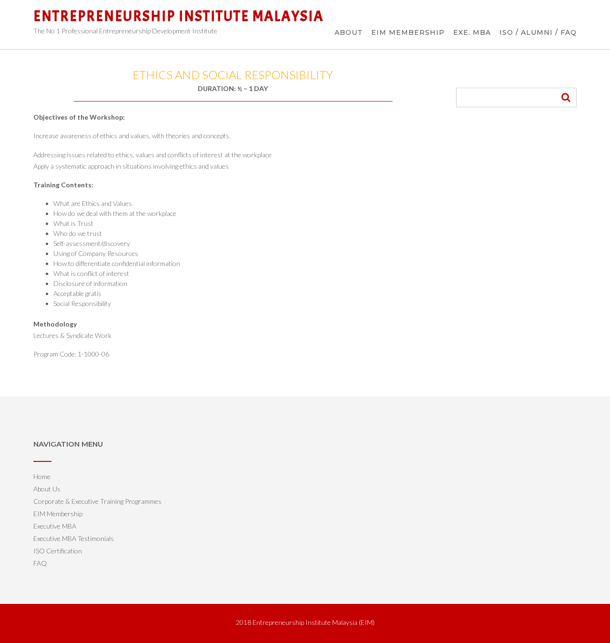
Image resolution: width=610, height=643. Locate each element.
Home (42, 476)
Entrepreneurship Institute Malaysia (178, 16)
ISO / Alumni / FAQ (538, 32)
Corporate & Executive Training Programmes (97, 501)
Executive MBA (54, 526)
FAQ (40, 563)
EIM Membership (408, 32)
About (349, 32)
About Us (47, 489)
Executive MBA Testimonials (73, 538)
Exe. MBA (472, 32)
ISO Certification (57, 551)
